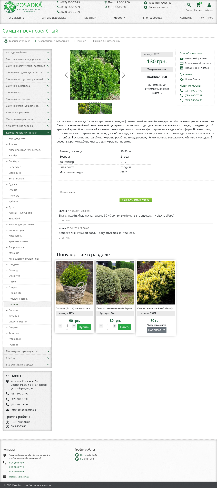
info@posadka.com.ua (19, 476)
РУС (210, 18)
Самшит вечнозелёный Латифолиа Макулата (163, 308)
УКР (203, 18)
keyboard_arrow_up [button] (48, 132)
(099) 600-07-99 (70, 7)
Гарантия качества (157, 3)
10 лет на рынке (156, 7)
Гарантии (90, 17)
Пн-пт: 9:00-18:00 (119, 2)
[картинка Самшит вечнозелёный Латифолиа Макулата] (156, 283)
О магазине (16, 17)
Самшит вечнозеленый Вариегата (116, 308)
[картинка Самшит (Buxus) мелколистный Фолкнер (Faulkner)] (74, 283)
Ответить (64, 220)
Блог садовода (152, 17)
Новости (119, 17)
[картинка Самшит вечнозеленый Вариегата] (115, 283)
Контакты (186, 17)
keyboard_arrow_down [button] (48, 52)
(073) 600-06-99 (70, 12)
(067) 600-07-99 (70, 2)
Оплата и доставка (54, 17)
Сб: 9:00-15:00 (117, 7)
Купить (83, 327)
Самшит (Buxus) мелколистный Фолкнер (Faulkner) (85, 308)
